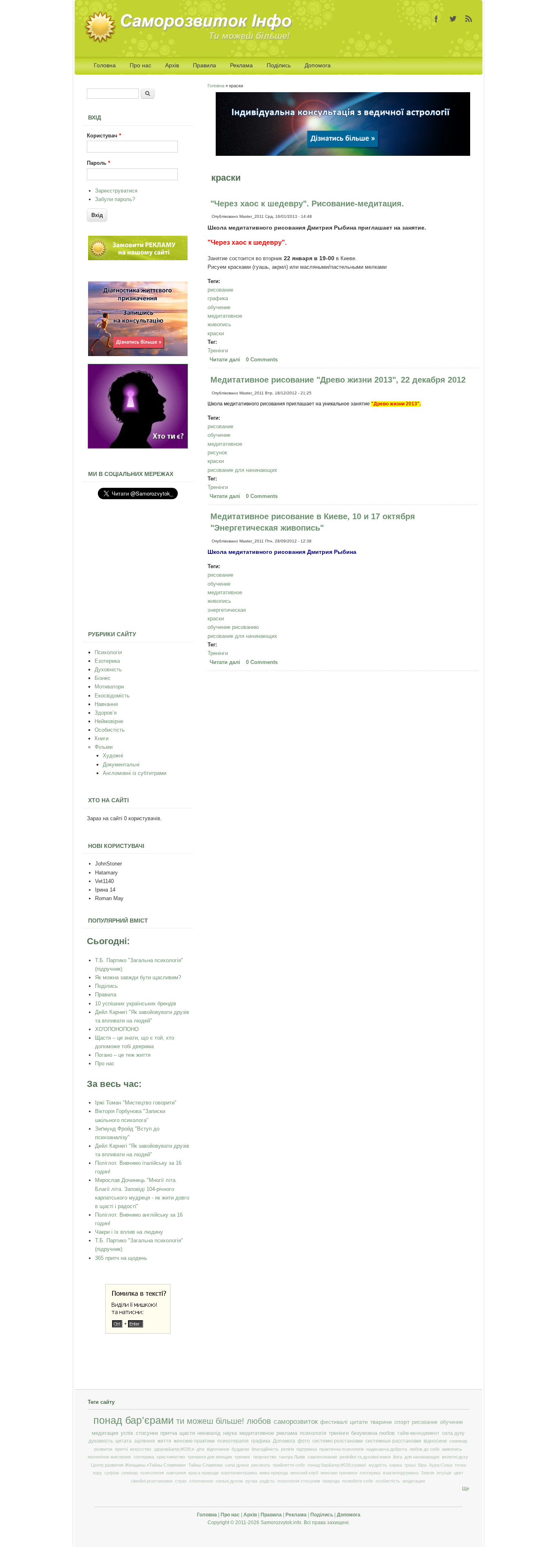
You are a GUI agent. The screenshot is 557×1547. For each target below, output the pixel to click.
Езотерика (107, 661)
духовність (100, 1441)
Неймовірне (109, 721)
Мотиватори (109, 687)
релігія (287, 1449)
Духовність (108, 669)
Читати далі (226, 359)
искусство (140, 1449)
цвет (458, 1472)
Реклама (241, 65)
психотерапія (233, 1441)
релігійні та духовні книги (365, 1456)
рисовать (260, 1465)
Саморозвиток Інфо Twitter (452, 19)
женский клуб (304, 1472)
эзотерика (143, 1456)
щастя (187, 1433)
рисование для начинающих (242, 470)
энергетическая (227, 610)
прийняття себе (289, 1465)
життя (164, 1441)
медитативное (225, 316)
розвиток (103, 1449)
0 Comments (262, 359)
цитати (359, 1422)
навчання (176, 1472)
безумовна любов (373, 1433)
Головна (105, 65)
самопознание (322, 1456)
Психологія (108, 652)
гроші (410, 1465)
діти (200, 1449)
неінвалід (209, 1433)
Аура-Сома (440, 1465)
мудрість (378, 1465)
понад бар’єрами (133, 1420)
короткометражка (239, 1472)
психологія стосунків (298, 1480)
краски (216, 333)
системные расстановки (393, 1441)
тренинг (242, 1456)
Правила (204, 65)
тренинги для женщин (210, 1456)
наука (230, 1433)
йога (397, 1456)
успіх (127, 1433)
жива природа (273, 1472)
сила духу (453, 1433)
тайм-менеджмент (418, 1433)
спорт (401, 1422)
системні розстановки (337, 1441)
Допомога (318, 65)
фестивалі (333, 1422)
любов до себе (424, 1449)
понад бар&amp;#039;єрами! (336, 1465)
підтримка (306, 1449)
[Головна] (191, 41)
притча (168, 1433)
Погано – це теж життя (122, 1055)
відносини (435, 1441)
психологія (313, 1433)
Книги (101, 738)
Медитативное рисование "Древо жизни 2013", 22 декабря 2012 (338, 379)
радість (267, 1480)
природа (331, 1480)
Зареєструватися (116, 191)
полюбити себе (357, 1480)
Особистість (110, 730)
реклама (286, 1433)
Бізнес (103, 678)
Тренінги (218, 350)
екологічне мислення (109, 1456)
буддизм (240, 1449)
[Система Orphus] (137, 1332)
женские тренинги (338, 1472)
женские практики (194, 1441)
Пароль (98, 163)
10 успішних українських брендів (135, 1003)
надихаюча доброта (386, 1449)
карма (395, 1465)
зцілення (144, 1441)
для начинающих (422, 1456)
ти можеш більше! (210, 1420)
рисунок (217, 452)
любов (259, 1420)
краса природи (203, 1472)
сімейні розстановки (151, 1480)
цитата (123, 1441)
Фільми (104, 747)
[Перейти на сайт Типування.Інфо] (138, 447)
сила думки (237, 1465)
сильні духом (229, 1480)
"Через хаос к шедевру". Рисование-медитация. (307, 203)
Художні (113, 755)
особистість (388, 1480)
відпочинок (218, 1449)
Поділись (279, 65)
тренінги (339, 1433)
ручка (251, 1480)
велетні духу (455, 1456)
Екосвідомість (112, 696)
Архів (172, 65)
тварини (381, 1422)
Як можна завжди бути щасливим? (138, 977)
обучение (219, 307)
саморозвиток (296, 1421)
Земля (427, 1472)
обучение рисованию (233, 627)
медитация (105, 1433)
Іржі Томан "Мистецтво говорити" (136, 1103)
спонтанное (201, 1480)
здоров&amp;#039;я (174, 1449)
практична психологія (341, 1449)
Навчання (106, 704)
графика (218, 298)
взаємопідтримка (400, 1472)
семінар (130, 1472)
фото (304, 1441)
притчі (121, 1449)
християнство (171, 1456)
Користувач (104, 136)
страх (181, 1480)
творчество (264, 1456)
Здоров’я (106, 713)
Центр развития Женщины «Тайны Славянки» (138, 1465)
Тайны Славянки (205, 1465)
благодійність (265, 1449)
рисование (220, 290)
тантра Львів (292, 1456)
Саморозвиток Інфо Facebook (436, 19)
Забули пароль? (115, 199)
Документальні (121, 764)
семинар (458, 1441)
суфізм (111, 1472)
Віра (422, 1465)
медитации (413, 1480)
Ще (465, 1489)
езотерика (370, 1472)
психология (152, 1472)
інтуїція (444, 1472)
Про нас (140, 65)
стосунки (147, 1433)
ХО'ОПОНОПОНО (117, 1029)
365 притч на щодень (121, 1258)
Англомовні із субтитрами (134, 773)
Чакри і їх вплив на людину (129, 1232)
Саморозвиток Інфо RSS (469, 19)
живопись (219, 324)
